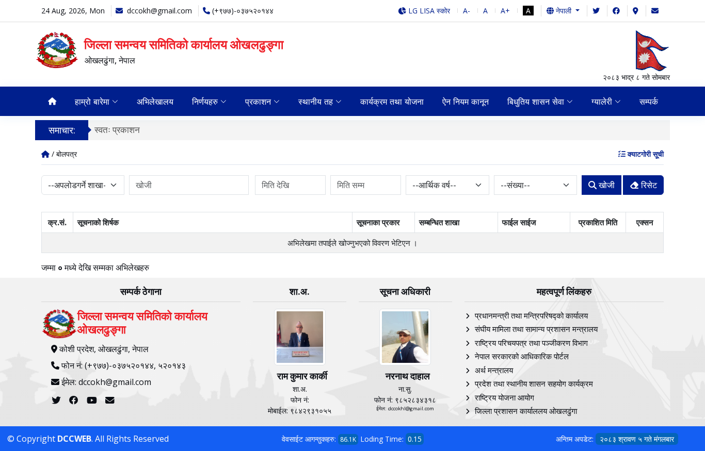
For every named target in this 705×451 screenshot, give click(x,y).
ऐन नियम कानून (465, 101)
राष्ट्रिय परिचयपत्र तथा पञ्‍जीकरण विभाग (531, 343)
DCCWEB (74, 438)
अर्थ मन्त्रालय (494, 370)
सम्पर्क (648, 101)
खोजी (606, 185)
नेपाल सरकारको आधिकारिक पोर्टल (522, 356)
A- (466, 10)
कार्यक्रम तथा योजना (392, 101)
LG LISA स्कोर (428, 10)
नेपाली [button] (563, 10)
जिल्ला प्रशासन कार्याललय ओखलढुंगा (526, 411)
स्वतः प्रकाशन (117, 130)
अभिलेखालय (155, 101)
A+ (505, 10)
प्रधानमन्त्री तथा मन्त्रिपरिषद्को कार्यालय (531, 315)
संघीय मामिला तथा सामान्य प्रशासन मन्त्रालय (536, 329)
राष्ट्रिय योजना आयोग (504, 397)
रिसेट (648, 185)
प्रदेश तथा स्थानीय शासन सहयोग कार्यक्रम (534, 383)
